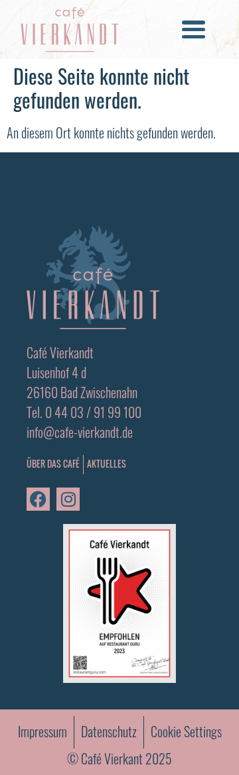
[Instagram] (68, 499)
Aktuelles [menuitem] (106, 463)
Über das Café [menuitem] (53, 464)
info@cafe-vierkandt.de (80, 432)
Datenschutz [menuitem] (109, 731)
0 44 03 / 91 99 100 (93, 412)
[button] (193, 30)
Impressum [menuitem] (42, 731)
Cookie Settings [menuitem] (186, 731)
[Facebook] (38, 499)
